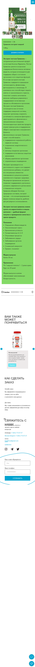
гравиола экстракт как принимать (7, 635)
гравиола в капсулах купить (6, 574)
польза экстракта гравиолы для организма (7, 520)
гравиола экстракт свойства (6, 582)
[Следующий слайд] (31, 19)
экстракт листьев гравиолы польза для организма (7, 490)
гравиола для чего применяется (7, 627)
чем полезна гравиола (6, 536)
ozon (6, 441)
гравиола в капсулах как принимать (7, 652)
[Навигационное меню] (33, 2)
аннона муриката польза (6, 590)
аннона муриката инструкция (7, 643)
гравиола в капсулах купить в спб (6, 617)
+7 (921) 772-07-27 (21, 436)
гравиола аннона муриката (6, 552)
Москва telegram (10, 436)
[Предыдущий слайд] (1, 349)
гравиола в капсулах (6, 559)
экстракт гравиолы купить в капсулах (7, 599)
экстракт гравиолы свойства (7, 529)
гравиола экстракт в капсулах (6, 501)
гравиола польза (6, 566)
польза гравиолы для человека (7, 510)
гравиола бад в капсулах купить (6, 661)
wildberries (8, 444)
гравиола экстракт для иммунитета (7, 608)
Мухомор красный (13, 352)
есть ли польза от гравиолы (7, 544)
